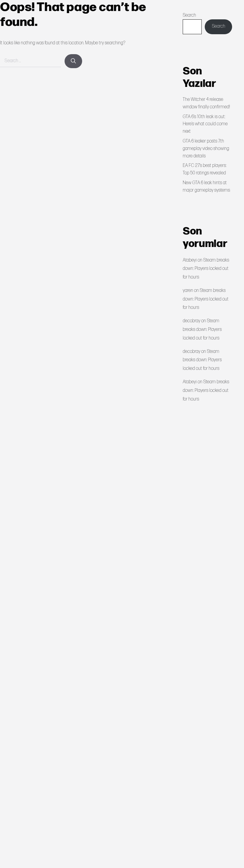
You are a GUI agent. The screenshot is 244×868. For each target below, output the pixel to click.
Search (189, 15)
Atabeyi (190, 260)
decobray (191, 321)
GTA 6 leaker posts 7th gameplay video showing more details (206, 148)
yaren (188, 290)
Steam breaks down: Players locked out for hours (206, 268)
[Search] (73, 61)
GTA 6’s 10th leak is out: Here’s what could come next (205, 124)
